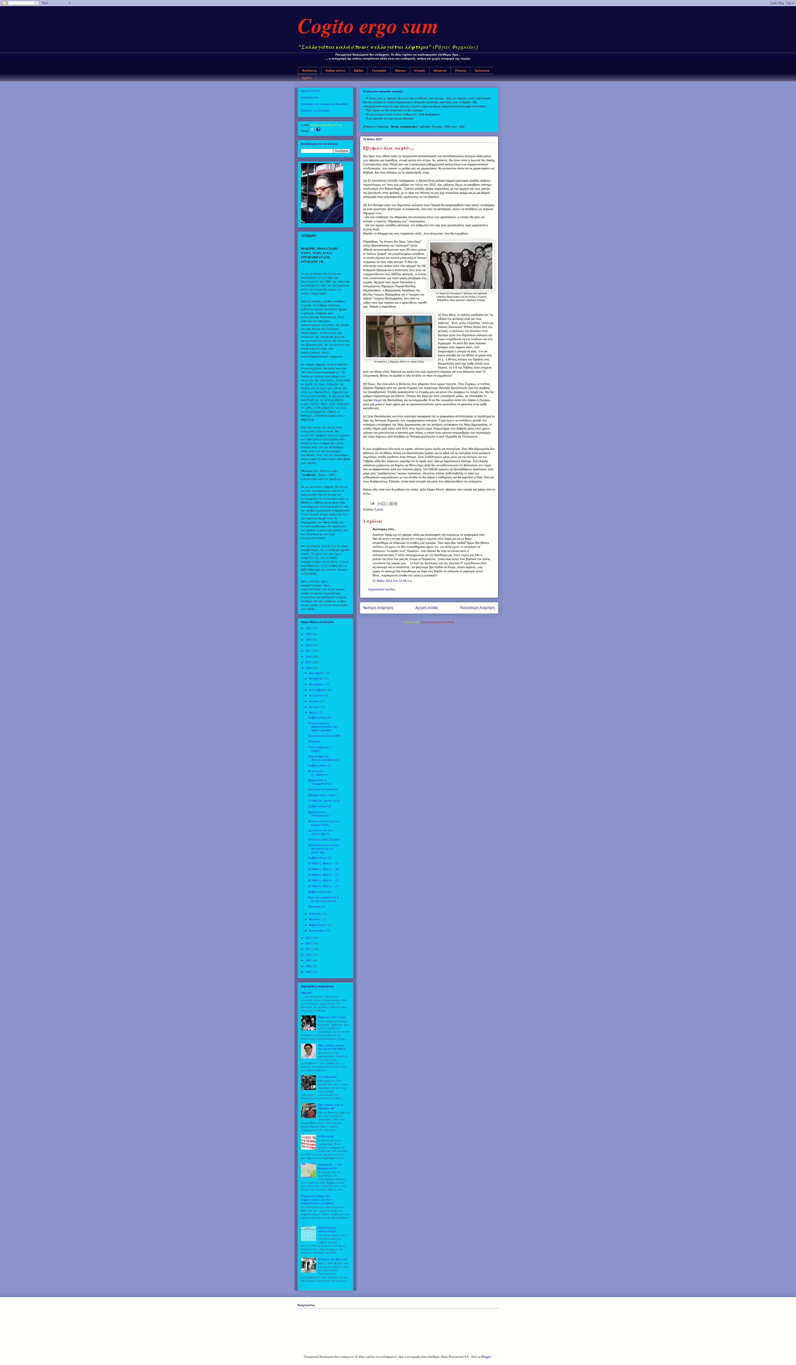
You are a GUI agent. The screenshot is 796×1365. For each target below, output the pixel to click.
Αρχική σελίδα (426, 608)
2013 (309, 938)
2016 (309, 657)
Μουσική (440, 70)
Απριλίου (315, 914)
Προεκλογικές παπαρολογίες (319, 813)
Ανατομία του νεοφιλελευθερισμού (324, 104)
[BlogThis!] (384, 503)
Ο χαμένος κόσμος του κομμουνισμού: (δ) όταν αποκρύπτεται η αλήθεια (317, 1199)
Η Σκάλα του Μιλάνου (333, 1259)
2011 (309, 949)
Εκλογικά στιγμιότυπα (323, 789)
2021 (309, 628)
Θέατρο (400, 70)
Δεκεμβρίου (317, 673)
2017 (309, 651)
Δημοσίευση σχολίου (381, 589)
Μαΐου (313, 712)
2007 (309, 960)
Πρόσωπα (482, 70)
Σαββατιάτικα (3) (319, 858)
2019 (309, 640)
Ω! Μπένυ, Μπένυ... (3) (323, 875)
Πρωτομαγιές (317, 906)
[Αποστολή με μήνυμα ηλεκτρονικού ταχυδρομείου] (380, 503)
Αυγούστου (317, 695)
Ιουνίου (314, 707)
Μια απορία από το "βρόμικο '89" (330, 1106)
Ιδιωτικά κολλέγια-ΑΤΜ (324, 736)
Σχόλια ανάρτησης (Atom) (438, 622)
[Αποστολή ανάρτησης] (372, 503)
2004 (309, 966)
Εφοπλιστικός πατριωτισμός (327, 1229)
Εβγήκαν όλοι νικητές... (323, 795)
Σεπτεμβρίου (318, 690)
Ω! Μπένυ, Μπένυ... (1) (323, 886)
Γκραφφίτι (379, 70)
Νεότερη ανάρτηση (378, 608)
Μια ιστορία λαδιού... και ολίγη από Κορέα (332, 1047)
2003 (309, 972)
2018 (309, 645)
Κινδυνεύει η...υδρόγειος (318, 772)
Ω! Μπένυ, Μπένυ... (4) (323, 869)
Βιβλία (358, 70)
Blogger (486, 1356)
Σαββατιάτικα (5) (319, 765)
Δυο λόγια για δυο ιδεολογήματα (320, 832)
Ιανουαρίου (317, 930)
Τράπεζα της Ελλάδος (315, 110)
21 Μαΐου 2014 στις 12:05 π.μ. (393, 580)
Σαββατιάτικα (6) (319, 717)
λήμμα (378, 400)
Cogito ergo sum (368, 25)
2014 (309, 668)
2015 (309, 662)
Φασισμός (314, 741)
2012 (309, 943)
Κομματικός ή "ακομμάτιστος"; (320, 782)
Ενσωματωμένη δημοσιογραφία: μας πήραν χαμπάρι (323, 726)
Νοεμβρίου (316, 678)
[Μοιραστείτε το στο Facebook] (392, 503)
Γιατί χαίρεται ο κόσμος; (319, 749)
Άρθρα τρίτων (335, 70)
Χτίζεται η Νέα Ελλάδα (324, 839)
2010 (309, 955)
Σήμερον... (308, 992)
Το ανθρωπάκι (327, 1077)
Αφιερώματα (309, 97)
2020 (309, 634)
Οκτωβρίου (316, 684)
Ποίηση (460, 70)
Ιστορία (419, 70)
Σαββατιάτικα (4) (319, 806)
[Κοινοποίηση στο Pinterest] (395, 503)
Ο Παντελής (326, 1136)
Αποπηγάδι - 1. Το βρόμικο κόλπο (330, 1166)
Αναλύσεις (309, 70)
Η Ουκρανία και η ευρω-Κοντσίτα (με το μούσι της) (324, 848)
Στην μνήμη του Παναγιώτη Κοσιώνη (323, 758)
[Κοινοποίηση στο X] (388, 503)
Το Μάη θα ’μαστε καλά (324, 801)
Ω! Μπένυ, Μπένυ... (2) (323, 880)
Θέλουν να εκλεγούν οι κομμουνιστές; (323, 823)
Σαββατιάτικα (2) (319, 892)
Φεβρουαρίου (318, 925)
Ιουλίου (314, 701)
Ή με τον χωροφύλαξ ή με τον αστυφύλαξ (323, 899)
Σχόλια (307, 77)
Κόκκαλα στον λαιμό (332, 1017)
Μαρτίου (315, 919)
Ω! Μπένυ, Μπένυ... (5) (323, 863)
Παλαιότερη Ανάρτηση (477, 608)
